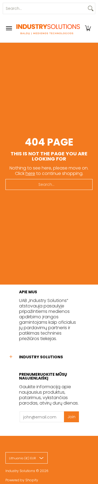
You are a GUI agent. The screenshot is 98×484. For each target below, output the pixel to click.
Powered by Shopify (21, 480)
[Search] (90, 8)
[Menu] (8, 28)
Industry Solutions (20, 470)
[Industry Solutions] (48, 28)
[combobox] (44, 8)
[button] (88, 28)
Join (71, 417)
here (30, 173)
